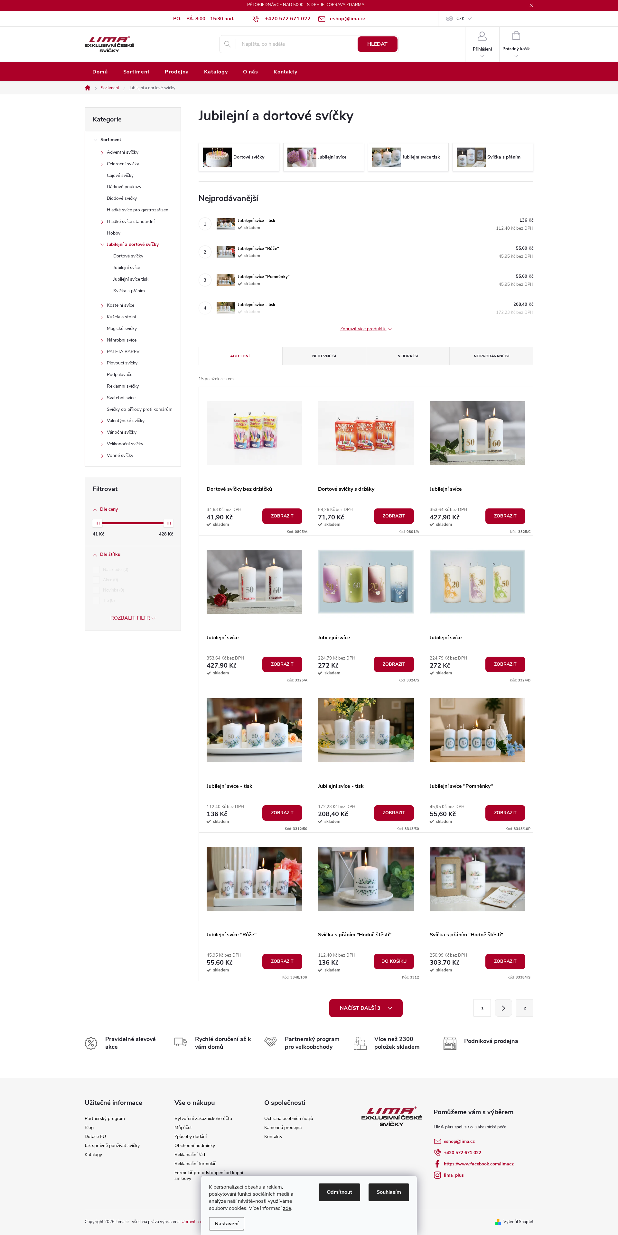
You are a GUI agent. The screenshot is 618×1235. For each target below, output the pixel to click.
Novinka (113, 590)
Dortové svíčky (128, 256)
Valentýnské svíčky (126, 421)
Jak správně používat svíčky (112, 1146)
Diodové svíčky (122, 198)
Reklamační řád (189, 1155)
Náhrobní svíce (121, 340)
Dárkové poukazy (124, 187)
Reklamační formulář (195, 1164)
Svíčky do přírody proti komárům (140, 409)
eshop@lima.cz (459, 1141)
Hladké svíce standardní (130, 221)
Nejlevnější (324, 356)
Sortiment (110, 140)
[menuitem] (100, 72)
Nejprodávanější (491, 356)
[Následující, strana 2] (503, 1008)
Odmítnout (339, 1192)
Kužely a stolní (121, 317)
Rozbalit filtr (130, 618)
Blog (89, 1127)
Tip (108, 600)
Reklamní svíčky (123, 386)
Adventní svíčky (122, 152)
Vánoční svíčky (121, 432)
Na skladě (115, 570)
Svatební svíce (121, 398)
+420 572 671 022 (462, 1153)
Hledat (377, 44)
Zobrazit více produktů (363, 329)
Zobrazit (282, 516)
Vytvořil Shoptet (518, 1222)
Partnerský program (105, 1118)
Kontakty (273, 1137)
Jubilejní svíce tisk (130, 279)
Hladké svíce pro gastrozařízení (138, 210)
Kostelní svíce (120, 305)
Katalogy (93, 1155)
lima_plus (454, 1175)
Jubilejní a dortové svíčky (133, 244)
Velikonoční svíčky (125, 444)
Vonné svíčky (120, 455)
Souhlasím (389, 1192)
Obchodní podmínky (194, 1146)
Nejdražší (408, 356)
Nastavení (227, 1223)
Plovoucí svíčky (122, 363)
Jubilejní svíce (126, 268)
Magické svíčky (122, 328)
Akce (110, 580)
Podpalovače (119, 374)
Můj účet (183, 1127)
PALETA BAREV (123, 352)
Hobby (113, 233)
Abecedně (240, 356)
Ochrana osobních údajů (288, 1118)
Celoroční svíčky (123, 164)
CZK (460, 19)
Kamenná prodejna (283, 1127)
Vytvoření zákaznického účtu (203, 1118)
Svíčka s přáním (129, 291)
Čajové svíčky (120, 175)
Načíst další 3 (361, 1008)
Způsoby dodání (190, 1137)
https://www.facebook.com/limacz (479, 1164)
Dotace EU (95, 1137)
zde (287, 1208)
